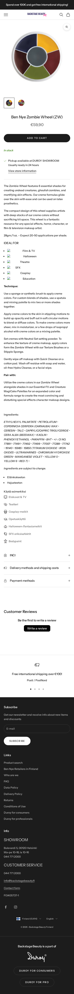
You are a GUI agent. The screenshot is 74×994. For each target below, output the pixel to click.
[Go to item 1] (9, 103)
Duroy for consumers (16, 812)
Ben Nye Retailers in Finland (21, 769)
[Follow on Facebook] (6, 907)
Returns (8, 800)
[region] (37, 673)
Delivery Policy (13, 794)
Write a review (37, 628)
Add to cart (37, 137)
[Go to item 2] (21, 103)
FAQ (6, 781)
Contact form (12, 888)
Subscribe (17, 740)
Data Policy (11, 787)
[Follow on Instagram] (15, 907)
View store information (22, 171)
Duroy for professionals (18, 818)
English (50, 918)
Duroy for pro (37, 982)
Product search (13, 762)
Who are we (11, 775)
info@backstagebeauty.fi (19, 880)
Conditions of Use (15, 806)
